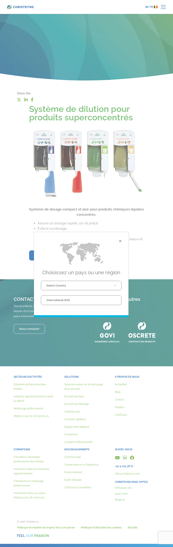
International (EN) (58, 300)
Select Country (56, 285)
